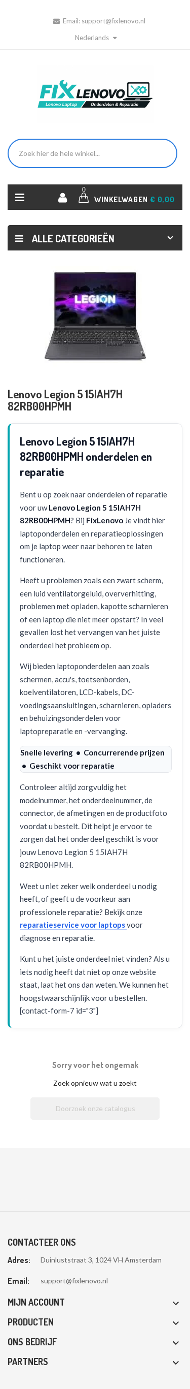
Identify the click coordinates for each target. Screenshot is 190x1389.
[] (156, 1116)
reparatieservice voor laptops (73, 924)
